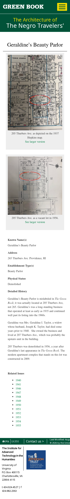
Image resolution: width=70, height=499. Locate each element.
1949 (18, 401)
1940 (18, 380)
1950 (18, 405)
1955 (18, 425)
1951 (18, 409)
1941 (18, 384)
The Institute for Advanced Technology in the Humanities (12, 454)
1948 (18, 396)
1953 (18, 417)
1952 (18, 413)
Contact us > (35, 441)
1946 (18, 388)
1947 (18, 392)
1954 (18, 421)
